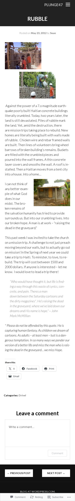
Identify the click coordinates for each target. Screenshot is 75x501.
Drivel (22, 395)
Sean (53, 33)
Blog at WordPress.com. (37, 491)
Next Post (56, 473)
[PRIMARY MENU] (68, 4)
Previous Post (19, 473)
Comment (57, 453)
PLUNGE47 (53, 5)
